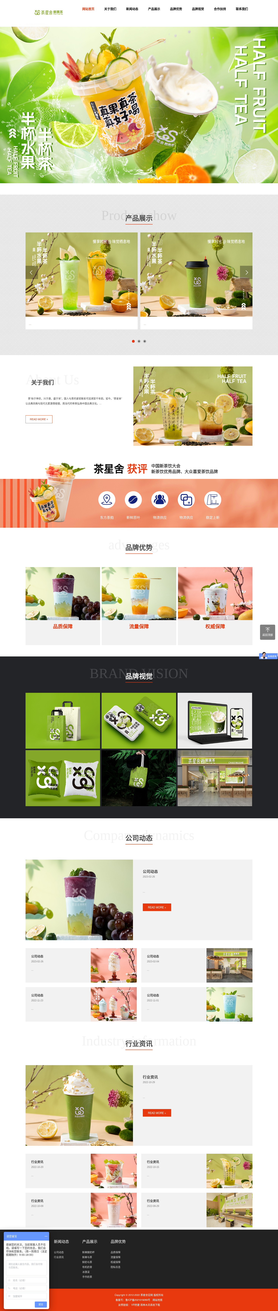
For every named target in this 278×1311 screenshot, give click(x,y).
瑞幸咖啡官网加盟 (35, 24)
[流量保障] (139, 593)
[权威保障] (215, 593)
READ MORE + (39, 419)
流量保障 (139, 626)
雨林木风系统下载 (150, 1304)
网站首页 (88, 9)
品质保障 (63, 626)
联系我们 (242, 9)
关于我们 (110, 9)
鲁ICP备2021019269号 (137, 1300)
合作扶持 (220, 9)
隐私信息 (115, 1267)
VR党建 (135, 1304)
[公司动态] (79, 900)
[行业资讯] (79, 1105)
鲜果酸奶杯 (88, 1252)
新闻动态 (132, 9)
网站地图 (157, 1300)
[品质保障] (63, 593)
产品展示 (154, 9)
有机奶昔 (87, 1267)
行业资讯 (139, 1044)
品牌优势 (176, 9)
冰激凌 (86, 1272)
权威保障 (215, 626)
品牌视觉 (198, 9)
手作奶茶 (87, 1276)
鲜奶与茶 (87, 1262)
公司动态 (139, 839)
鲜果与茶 (87, 1257)
